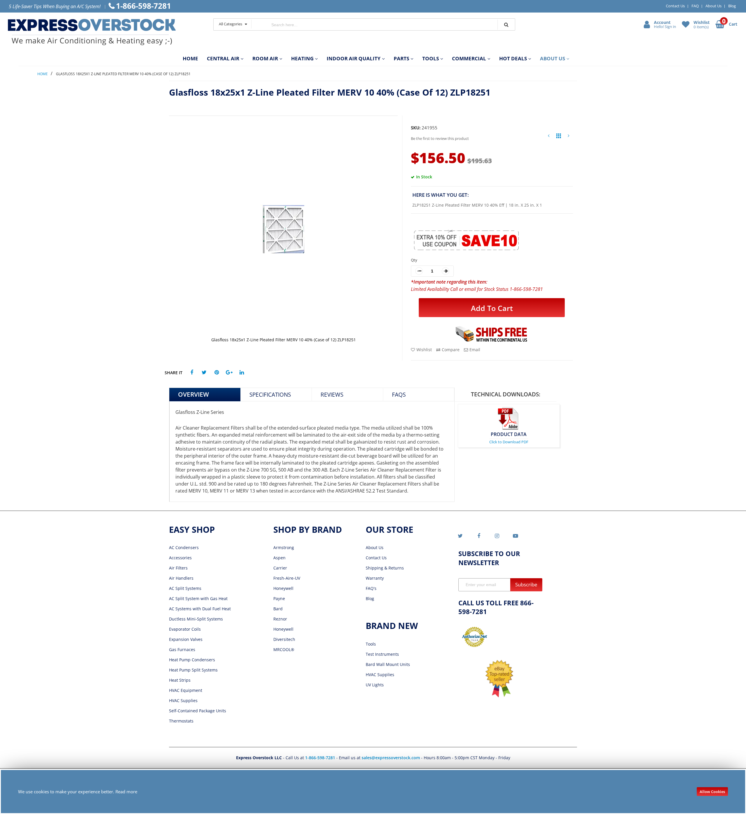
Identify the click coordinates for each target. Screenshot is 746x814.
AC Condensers (184, 547)
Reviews (332, 394)
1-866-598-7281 (320, 757)
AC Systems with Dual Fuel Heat (200, 608)
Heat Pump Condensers (192, 659)
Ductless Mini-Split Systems (196, 619)
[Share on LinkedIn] (241, 372)
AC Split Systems (185, 588)
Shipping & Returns (385, 568)
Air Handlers (181, 578)
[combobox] (374, 25)
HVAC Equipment (185, 690)
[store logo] (104, 32)
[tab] (205, 394)
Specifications (270, 394)
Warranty (375, 578)
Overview (193, 394)
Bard (278, 608)
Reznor (280, 619)
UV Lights (375, 685)
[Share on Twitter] (204, 372)
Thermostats (181, 721)
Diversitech (284, 639)
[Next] (568, 137)
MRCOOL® (283, 649)
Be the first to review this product (440, 138)
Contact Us (675, 5)
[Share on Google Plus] (229, 372)
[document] (373, 791)
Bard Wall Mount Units (388, 664)
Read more (126, 791)
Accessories (180, 557)
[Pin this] (216, 372)
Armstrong (283, 547)
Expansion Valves (186, 639)
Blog (732, 5)
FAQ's (371, 588)
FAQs (399, 394)
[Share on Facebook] (191, 372)
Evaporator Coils (185, 629)
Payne (279, 598)
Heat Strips (180, 680)
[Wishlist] (686, 24)
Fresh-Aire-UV (286, 578)
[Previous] (549, 137)
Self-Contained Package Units (197, 710)
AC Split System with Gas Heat (198, 598)
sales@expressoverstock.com (391, 757)
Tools (371, 644)
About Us (713, 5)
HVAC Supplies (183, 700)
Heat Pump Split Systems (193, 670)
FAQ (695, 5)
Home (42, 73)
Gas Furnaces (182, 649)
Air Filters (178, 568)
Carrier (280, 568)
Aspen (279, 557)
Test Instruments (382, 654)
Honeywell (283, 588)
